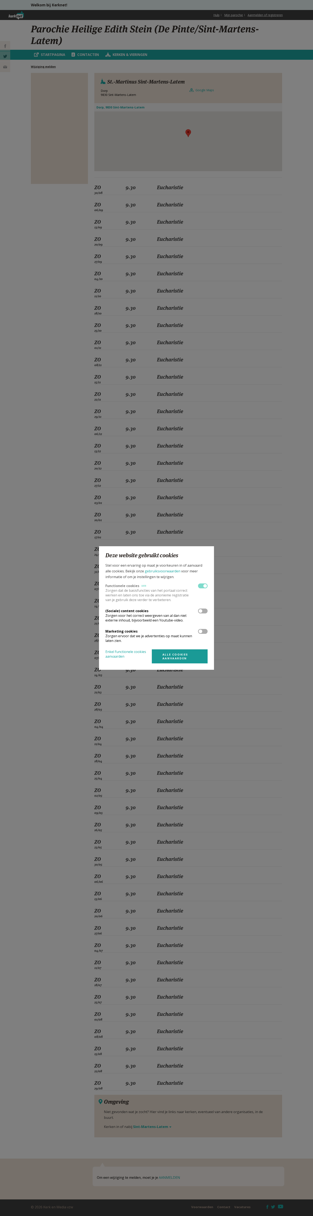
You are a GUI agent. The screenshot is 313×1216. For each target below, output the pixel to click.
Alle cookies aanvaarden (175, 656)
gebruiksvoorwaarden (162, 571)
